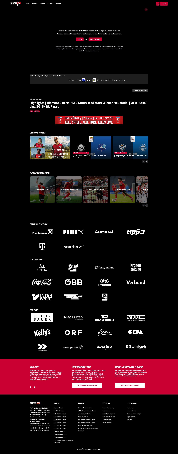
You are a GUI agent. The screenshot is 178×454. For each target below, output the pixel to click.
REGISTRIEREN (95, 39)
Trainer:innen (106, 411)
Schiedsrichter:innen (109, 414)
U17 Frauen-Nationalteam (86, 422)
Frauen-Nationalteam (85, 408)
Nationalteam (58, 408)
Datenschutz (131, 411)
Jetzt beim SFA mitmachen (130, 385)
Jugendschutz (131, 417)
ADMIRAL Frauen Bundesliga (87, 411)
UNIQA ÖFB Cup (59, 411)
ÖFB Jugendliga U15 (60, 437)
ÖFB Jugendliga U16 (60, 434)
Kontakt (129, 420)
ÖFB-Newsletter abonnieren (87, 385)
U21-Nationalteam (60, 414)
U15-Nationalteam (60, 428)
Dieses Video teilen (140, 90)
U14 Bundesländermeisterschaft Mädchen (88, 429)
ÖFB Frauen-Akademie (85, 425)
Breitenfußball (107, 420)
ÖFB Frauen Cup (83, 417)
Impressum (130, 408)
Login (164, 4)
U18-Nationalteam (60, 420)
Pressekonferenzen (109, 417)
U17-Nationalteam (60, 422)
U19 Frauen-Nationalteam (86, 420)
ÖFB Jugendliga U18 (60, 431)
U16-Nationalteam (60, 425)
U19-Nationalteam (60, 417)
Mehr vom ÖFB (107, 422)
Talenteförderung (108, 408)
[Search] (157, 4)
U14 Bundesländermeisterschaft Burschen (64, 441)
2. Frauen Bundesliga (84, 414)
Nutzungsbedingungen (134, 414)
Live (27, 3)
